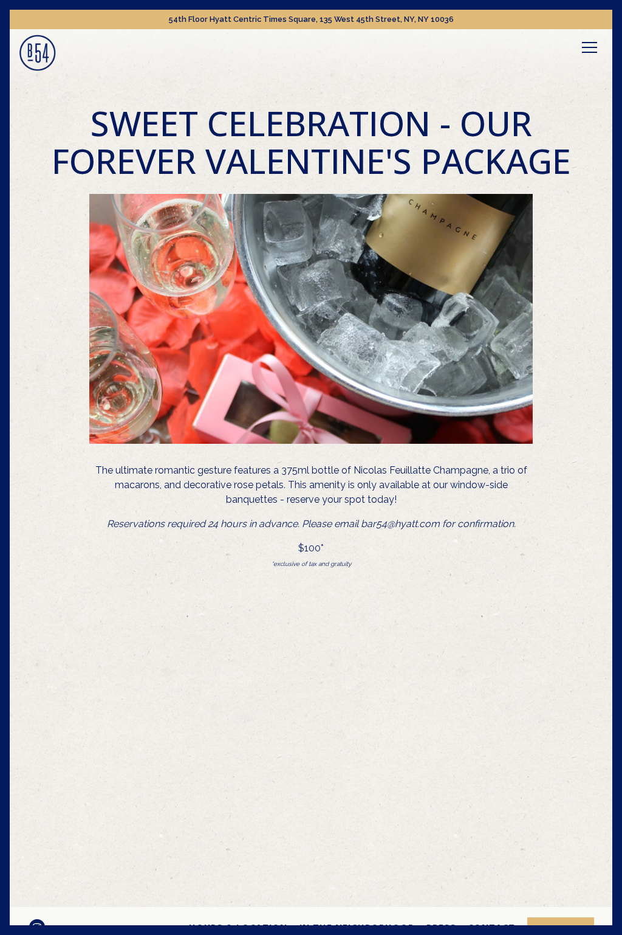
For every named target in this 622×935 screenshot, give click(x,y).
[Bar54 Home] (37, 52)
